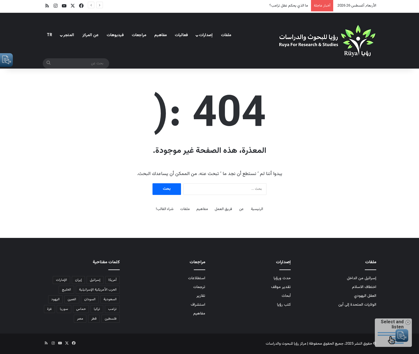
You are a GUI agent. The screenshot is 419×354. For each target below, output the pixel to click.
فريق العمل (223, 209)
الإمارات (61, 280)
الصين (72, 299)
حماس (81, 309)
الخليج (66, 289)
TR (49, 35)
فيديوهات (115, 35)
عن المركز (90, 35)
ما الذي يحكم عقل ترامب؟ (288, 6)
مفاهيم (160, 35)
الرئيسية (257, 209)
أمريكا (112, 280)
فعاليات (181, 35)
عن (241, 209)
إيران (78, 280)
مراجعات (139, 35)
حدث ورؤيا (282, 278)
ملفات (226, 35)
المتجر (68, 35)
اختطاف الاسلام (364, 287)
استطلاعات (196, 278)
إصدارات (206, 35)
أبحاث (286, 296)
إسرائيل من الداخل (361, 278)
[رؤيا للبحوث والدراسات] (326, 40)
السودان (89, 299)
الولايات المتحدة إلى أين (357, 305)
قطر (94, 318)
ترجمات (199, 287)
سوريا (64, 309)
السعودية (110, 299)
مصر (80, 318)
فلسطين (111, 318)
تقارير (200, 296)
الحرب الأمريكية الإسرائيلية (98, 289)
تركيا (97, 309)
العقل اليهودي (365, 296)
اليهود (55, 299)
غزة (49, 309)
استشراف (198, 305)
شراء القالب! (165, 209)
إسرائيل (95, 280)
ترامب (112, 309)
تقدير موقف (281, 287)
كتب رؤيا (284, 305)
